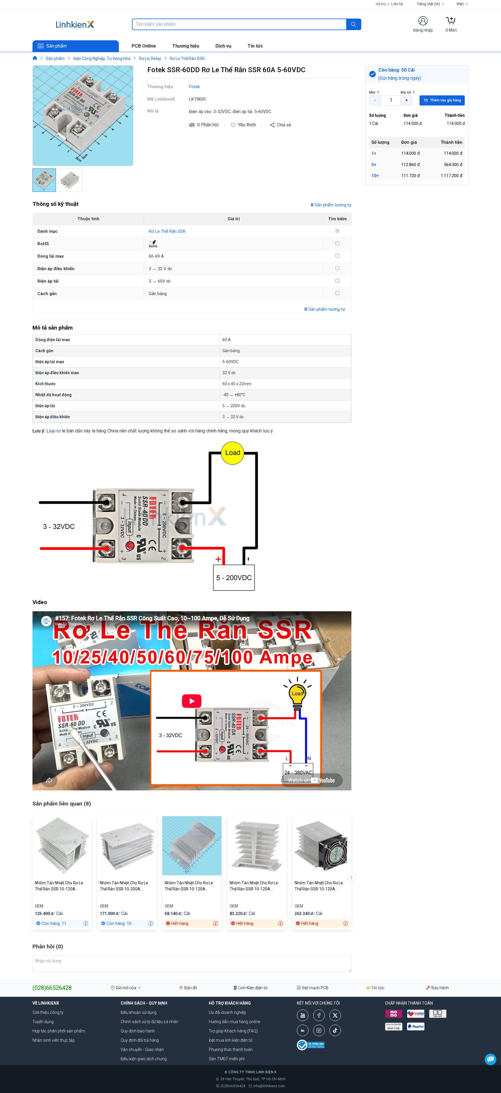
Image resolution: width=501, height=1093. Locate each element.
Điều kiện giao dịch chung (144, 1058)
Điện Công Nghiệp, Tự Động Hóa (101, 58)
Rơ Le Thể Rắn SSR (187, 58)
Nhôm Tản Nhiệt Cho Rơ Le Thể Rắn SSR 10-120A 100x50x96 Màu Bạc (254, 886)
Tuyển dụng (43, 1021)
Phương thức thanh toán (231, 1049)
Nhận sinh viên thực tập (53, 1040)
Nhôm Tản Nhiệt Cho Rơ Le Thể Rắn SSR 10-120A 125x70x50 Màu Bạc (189, 886)
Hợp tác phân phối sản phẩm (58, 1031)
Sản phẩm (55, 58)
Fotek (194, 86)
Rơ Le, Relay (150, 58)
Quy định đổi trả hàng (140, 1040)
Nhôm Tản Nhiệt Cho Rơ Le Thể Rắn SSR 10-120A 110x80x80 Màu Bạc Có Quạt (321, 886)
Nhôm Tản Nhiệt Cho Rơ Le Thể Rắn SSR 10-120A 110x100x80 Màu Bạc (59, 886)
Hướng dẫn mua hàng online (234, 1021)
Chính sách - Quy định (144, 1003)
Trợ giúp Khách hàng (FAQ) (233, 1031)
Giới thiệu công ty (47, 1012)
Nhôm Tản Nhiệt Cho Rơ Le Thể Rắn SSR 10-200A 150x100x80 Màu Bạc (124, 886)
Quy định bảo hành (138, 1031)
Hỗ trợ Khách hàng (230, 1003)
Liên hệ (397, 4)
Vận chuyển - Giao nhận (142, 1049)
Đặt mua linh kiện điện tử (230, 1040)
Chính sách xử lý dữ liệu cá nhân (149, 1021)
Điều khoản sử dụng (139, 1012)
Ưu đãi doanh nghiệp (227, 1012)
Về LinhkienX (45, 1003)
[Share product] (272, 125)
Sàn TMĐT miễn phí (226, 1058)
